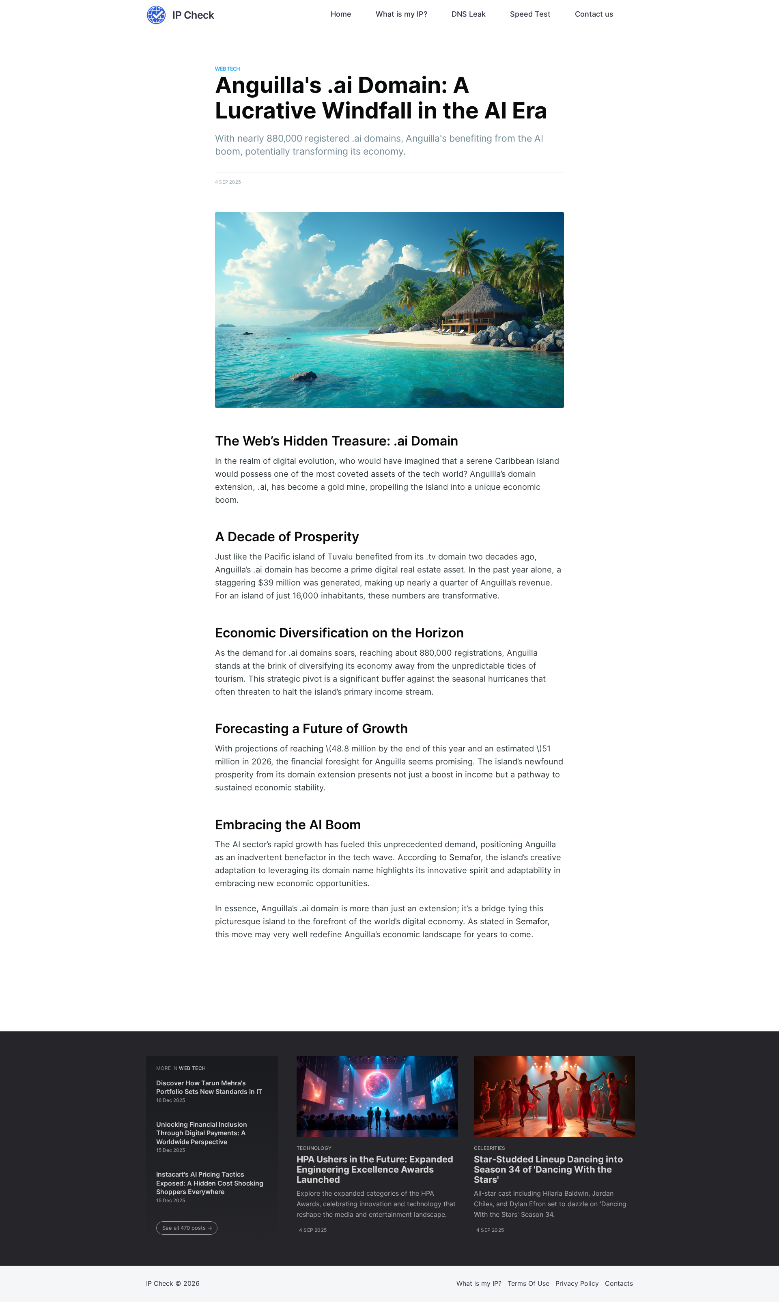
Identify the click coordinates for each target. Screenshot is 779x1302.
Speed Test (530, 14)
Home (341, 14)
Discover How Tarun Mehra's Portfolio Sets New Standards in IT (209, 1087)
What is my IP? (401, 14)
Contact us (594, 14)
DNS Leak (469, 14)
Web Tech (227, 68)
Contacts (619, 1283)
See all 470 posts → (187, 1228)
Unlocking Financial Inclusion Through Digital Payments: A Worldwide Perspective (201, 1133)
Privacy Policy (577, 1283)
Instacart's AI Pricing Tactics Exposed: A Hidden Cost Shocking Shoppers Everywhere (209, 1183)
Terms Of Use (528, 1283)
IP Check (159, 1283)
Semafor (465, 857)
